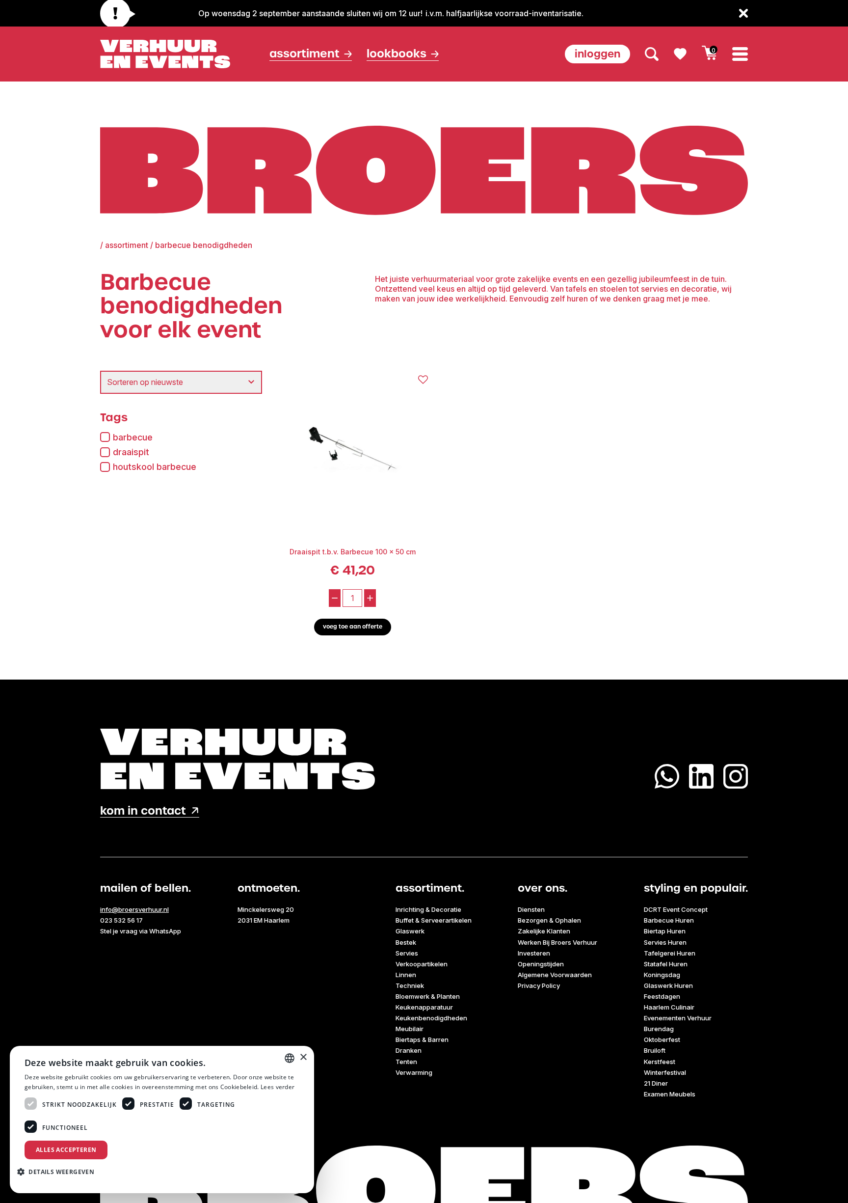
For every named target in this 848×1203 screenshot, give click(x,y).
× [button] (303, 1057)
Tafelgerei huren (669, 953)
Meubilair (410, 1029)
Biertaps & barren (422, 1039)
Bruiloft (654, 1050)
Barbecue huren (669, 920)
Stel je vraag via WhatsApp (140, 931)
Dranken (409, 1050)
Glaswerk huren (668, 985)
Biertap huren (665, 931)
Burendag (659, 1029)
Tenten (406, 1062)
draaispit (131, 452)
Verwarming (414, 1072)
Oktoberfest (662, 1039)
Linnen (406, 975)
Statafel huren (666, 964)
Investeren (534, 953)
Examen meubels (669, 1094)
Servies (407, 953)
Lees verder (277, 1087)
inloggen (597, 53)
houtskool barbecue (154, 467)
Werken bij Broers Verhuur (557, 942)
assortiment (126, 245)
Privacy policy (539, 985)
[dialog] (162, 1119)
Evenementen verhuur (678, 1018)
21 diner (656, 1083)
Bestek (406, 942)
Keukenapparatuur (424, 1007)
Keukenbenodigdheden (431, 1018)
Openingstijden (541, 964)
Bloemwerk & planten (428, 996)
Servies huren (665, 942)
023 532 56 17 (121, 920)
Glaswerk (410, 931)
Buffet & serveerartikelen (434, 920)
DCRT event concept (676, 909)
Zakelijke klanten (544, 931)
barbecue (133, 437)
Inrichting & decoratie (428, 909)
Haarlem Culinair (669, 1007)
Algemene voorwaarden (555, 975)
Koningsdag (662, 975)
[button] (59, 1171)
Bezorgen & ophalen (549, 920)
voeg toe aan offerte (352, 626)
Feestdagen (662, 996)
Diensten (531, 909)
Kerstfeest (659, 1062)
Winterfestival (665, 1072)
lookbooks (396, 53)
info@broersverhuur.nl (134, 909)
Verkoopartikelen (422, 964)
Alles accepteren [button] (66, 1150)
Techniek (410, 985)
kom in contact (143, 811)
